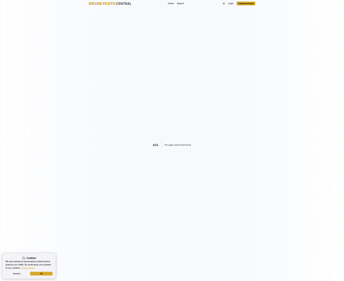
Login (230, 3)
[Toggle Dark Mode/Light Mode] (224, 3)
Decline (16, 273)
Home (171, 3)
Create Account (246, 3)
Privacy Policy (28, 267)
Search (180, 3)
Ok (41, 273)
